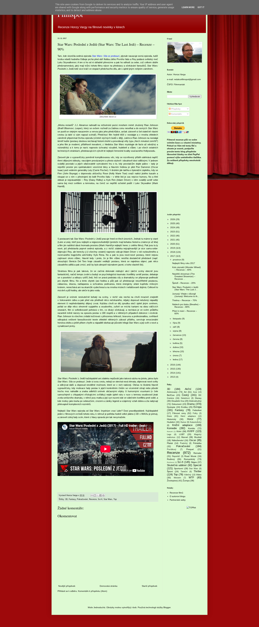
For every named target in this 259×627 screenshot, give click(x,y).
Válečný (187, 475)
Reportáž (176, 456)
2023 (173, 231)
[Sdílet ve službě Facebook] (100, 495)
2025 (173, 223)
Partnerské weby (178, 500)
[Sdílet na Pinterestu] (103, 495)
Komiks (191, 428)
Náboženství (178, 440)
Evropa (197, 407)
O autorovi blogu (177, 496)
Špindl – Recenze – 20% (183, 283)
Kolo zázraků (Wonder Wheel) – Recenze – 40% (186, 268)
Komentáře (176, 114)
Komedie (172, 428)
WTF (191, 477)
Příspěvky (175, 109)
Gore (169, 416)
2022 (173, 235)
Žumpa (186, 480)
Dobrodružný (195, 401)
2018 (173, 252)
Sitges (194, 462)
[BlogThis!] (94, 495)
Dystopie (171, 407)
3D (66, 499)
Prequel (190, 449)
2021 (173, 239)
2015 (173, 369)
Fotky (195, 413)
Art (185, 392)
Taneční (184, 472)
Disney (198, 398)
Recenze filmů (176, 493)
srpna (176, 331)
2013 (173, 377)
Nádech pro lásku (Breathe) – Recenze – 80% (186, 305)
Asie (195, 392)
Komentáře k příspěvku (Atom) (92, 591)
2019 (173, 248)
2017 (173, 256)
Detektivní (185, 398)
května (176, 343)
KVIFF (190, 431)
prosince (177, 259)
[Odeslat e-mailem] (92, 495)
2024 (173, 227)
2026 (173, 219)
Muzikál (197, 437)
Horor (190, 419)
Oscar (192, 440)
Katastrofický (195, 422)
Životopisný (172, 480)
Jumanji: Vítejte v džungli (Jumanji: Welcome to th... (185, 295)
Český (185, 395)
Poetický (184, 443)
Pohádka (197, 443)
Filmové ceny (179, 413)
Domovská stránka (108, 586)
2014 (173, 373)
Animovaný (172, 392)
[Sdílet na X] (97, 495)
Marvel (184, 437)
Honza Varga (179, 74)
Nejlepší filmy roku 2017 (183, 263)
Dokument (177, 404)
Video (198, 474)
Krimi (179, 431)
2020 (173, 244)
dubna (176, 347)
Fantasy (72, 499)
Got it (201, 7)
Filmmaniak (179, 84)
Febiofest (197, 410)
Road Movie (190, 456)
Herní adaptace (188, 416)
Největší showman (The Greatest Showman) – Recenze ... (183, 276)
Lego (169, 434)
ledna (176, 359)
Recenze (93, 499)
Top (115, 499)
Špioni (170, 471)
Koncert (170, 431)
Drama (191, 404)
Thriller (197, 471)
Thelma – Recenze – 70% (184, 300)
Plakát (170, 443)
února (176, 355)
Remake (197, 453)
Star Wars (108, 499)
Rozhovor (170, 462)
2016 (173, 365)
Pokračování (82, 499)
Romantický (189, 459)
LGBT (182, 434)
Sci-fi (100, 499)
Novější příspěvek (66, 586)
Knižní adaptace (182, 425)
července (177, 335)
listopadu (177, 318)
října (175, 323)
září (175, 327)
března (176, 351)
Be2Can (171, 395)
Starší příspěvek (149, 586)
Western (177, 478)
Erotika (184, 407)
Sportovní (178, 468)
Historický (171, 419)
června (176, 339)
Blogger (167, 607)
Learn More (188, 7)
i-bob (134, 607)
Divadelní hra (177, 401)
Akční (188, 389)
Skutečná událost (177, 465)
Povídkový (171, 449)
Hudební (171, 422)
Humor (183, 422)
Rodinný (171, 459)
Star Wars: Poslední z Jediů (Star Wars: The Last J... (185, 288)
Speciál (197, 465)
